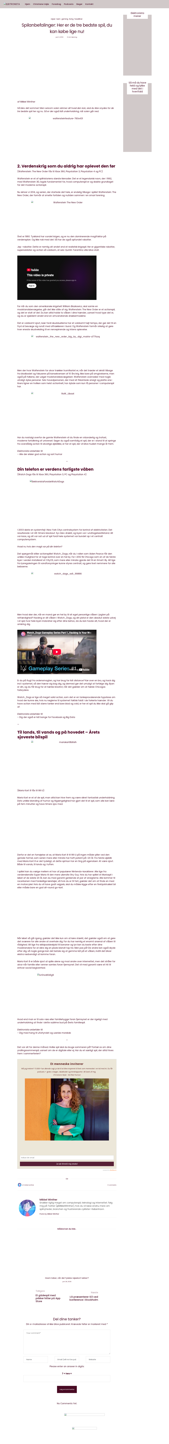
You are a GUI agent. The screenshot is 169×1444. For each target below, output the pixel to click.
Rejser (53, 19)
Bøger (79, 4)
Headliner (78, 19)
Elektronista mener (137, 14)
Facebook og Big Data (63, 717)
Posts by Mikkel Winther (50, 1214)
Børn (58, 19)
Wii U (40, 790)
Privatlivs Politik (43, 1418)
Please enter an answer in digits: (67, 1366)
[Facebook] (60, 1185)
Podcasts (68, 4)
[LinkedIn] (73, 1185)
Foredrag (56, 4)
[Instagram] (128, 1418)
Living (71, 19)
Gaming (64, 19)
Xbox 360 (60, 171)
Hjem (27, 4)
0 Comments (112, 1185)
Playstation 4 (88, 171)
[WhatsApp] (70, 1185)
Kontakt (89, 4)
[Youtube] (134, 1418)
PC (100, 171)
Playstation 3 (73, 171)
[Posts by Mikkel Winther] (19, 1185)
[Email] (66, 1185)
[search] (97, 4)
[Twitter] (63, 1185)
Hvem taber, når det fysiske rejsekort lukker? (67, 1278)
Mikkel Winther (29, 1185)
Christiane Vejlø (41, 4)
